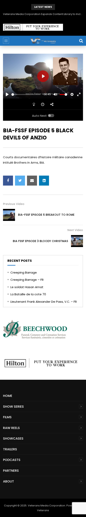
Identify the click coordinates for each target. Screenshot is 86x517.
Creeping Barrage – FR (27, 280)
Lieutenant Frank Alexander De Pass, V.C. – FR (43, 302)
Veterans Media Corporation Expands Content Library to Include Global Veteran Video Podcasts (43, 14)
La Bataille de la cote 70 (28, 294)
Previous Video (13, 204)
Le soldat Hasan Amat (26, 287)
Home (7, 395)
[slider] (26, 94)
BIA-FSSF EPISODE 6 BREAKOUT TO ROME (46, 215)
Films (7, 417)
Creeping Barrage (23, 272)
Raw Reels (11, 428)
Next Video (75, 230)
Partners (11, 470)
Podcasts (11, 460)
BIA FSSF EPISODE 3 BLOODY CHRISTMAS (40, 241)
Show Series (13, 406)
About (8, 481)
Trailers (10, 449)
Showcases (13, 438)
